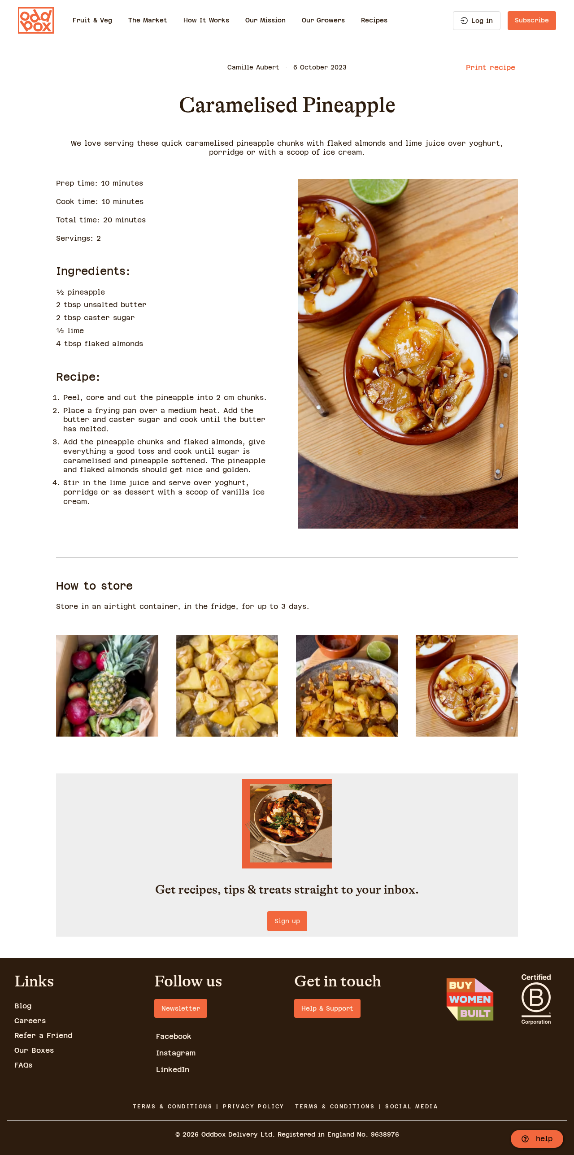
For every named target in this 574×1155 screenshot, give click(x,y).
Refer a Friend (43, 1035)
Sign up (287, 921)
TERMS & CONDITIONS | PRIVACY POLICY (209, 1106)
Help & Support (327, 1008)
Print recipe (490, 67)
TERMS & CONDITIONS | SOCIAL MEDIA (366, 1106)
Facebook (173, 1036)
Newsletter (180, 1008)
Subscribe (532, 20)
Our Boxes (34, 1050)
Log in (482, 20)
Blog (22, 1006)
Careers (30, 1020)
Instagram (176, 1053)
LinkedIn (172, 1069)
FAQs (23, 1065)
